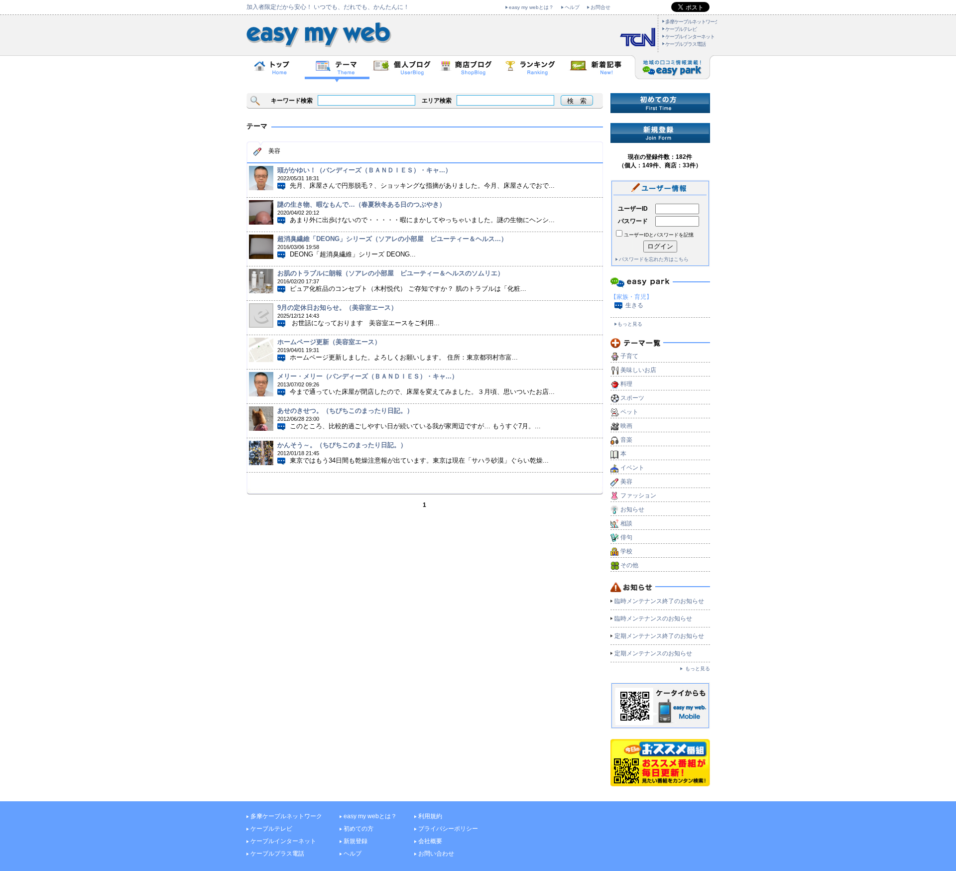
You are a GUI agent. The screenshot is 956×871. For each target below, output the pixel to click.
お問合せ (600, 7)
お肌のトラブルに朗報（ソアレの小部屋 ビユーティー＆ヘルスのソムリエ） (390, 273)
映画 (626, 425)
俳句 (626, 537)
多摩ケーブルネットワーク (692, 21)
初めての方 (358, 828)
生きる (634, 305)
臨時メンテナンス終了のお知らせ (659, 601)
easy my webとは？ (531, 7)
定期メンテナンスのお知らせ (653, 653)
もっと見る (629, 324)
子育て (629, 356)
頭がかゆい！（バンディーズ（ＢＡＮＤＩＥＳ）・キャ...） (364, 170)
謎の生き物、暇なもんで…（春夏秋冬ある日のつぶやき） (361, 204)
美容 (626, 481)
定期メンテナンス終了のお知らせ (659, 635)
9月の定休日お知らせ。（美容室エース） (337, 307)
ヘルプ (572, 7)
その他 (629, 565)
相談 (626, 523)
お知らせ (632, 509)
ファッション (638, 495)
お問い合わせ (436, 853)
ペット (629, 411)
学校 (626, 551)
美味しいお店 (638, 370)
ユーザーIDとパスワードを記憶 (659, 235)
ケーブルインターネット (690, 36)
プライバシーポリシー (448, 828)
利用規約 (430, 816)
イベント (632, 467)
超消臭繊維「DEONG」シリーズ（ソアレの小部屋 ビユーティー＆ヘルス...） (392, 239)
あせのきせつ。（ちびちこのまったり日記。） (345, 410)
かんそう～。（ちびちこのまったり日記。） (342, 445)
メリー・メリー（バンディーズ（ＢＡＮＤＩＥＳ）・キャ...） (367, 376)
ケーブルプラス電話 (685, 44)
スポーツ (632, 397)
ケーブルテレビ (681, 29)
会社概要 (430, 841)
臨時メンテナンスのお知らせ (653, 618)
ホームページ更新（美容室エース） (329, 342)
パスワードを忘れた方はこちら (654, 259)
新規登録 (355, 841)
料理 (626, 383)
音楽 (626, 439)
